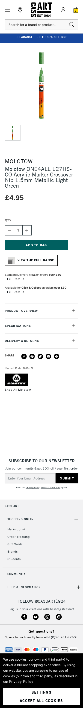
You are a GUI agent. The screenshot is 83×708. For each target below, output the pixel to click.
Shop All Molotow (18, 389)
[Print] (56, 356)
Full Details (15, 278)
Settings (41, 692)
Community (16, 574)
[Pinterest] (32, 356)
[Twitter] (40, 356)
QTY (8, 220)
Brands (12, 551)
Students (14, 559)
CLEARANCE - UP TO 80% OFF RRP (41, 36)
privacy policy (32, 487)
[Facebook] (24, 356)
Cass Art (12, 506)
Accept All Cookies (41, 700)
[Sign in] (63, 9)
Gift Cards (15, 544)
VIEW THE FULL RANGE (36, 260)
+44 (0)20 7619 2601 (61, 637)
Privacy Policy (21, 681)
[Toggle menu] (7, 9)
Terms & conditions (50, 487)
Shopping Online (21, 519)
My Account (16, 529)
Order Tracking (18, 536)
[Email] (48, 356)
